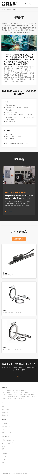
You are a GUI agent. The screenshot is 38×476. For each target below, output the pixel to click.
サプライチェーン (6, 432)
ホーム (3, 9)
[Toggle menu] (34, 3)
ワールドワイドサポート (8, 443)
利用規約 (4, 423)
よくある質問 (5, 409)
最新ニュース (5, 449)
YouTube (4, 457)
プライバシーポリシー (8, 426)
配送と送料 (5, 412)
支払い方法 (5, 415)
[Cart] (30, 3)
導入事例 (9, 9)
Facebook (4, 460)
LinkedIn (4, 463)
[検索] (20, 3)
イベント (4, 446)
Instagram (5, 466)
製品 (3, 406)
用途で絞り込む (19, 239)
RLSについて (5, 387)
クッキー (4, 429)
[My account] (25, 3)
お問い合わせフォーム (8, 440)
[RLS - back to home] (9, 4)
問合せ (19, 376)
